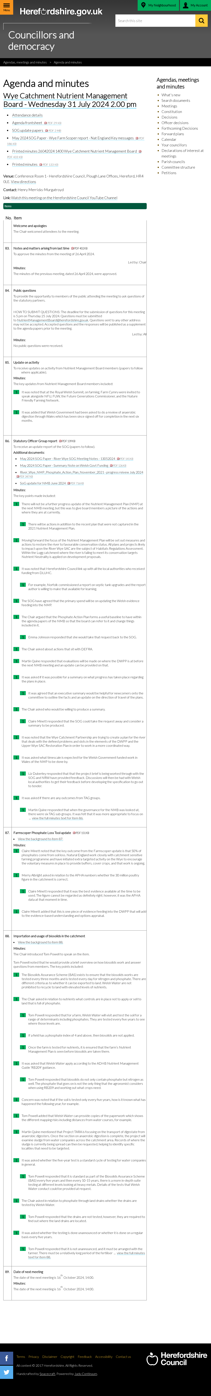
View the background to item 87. (40, 839)
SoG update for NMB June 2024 (52, 483)
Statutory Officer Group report (44, 441)
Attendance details (27, 115)
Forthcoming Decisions (180, 128)
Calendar (169, 139)
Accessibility (104, 1356)
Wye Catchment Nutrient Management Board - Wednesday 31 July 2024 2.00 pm (69, 99)
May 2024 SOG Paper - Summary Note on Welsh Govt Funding (73, 465)
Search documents (176, 100)
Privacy (33, 1356)
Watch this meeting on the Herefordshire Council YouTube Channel (64, 197)
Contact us (123, 1356)
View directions (23, 181)
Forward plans (173, 133)
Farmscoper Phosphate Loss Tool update (51, 833)
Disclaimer (49, 1356)
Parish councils (173, 161)
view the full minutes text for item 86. (57, 818)
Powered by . (77, 1374)
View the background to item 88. (40, 942)
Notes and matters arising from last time (50, 248)
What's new (171, 95)
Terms (20, 1356)
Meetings (169, 106)
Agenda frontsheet (36, 122)
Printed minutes (35, 164)
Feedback (85, 1356)
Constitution (172, 111)
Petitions (169, 172)
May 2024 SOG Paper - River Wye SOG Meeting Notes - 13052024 (76, 458)
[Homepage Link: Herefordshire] (177, 1359)
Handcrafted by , (36, 1374)
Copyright (67, 1356)
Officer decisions (175, 122)
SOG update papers (36, 130)
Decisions (169, 117)
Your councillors (174, 145)
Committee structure (178, 167)
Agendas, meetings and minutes (25, 62)
